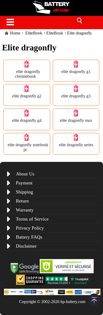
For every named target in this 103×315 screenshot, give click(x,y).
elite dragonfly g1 (76, 71)
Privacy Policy (30, 228)
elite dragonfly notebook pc (28, 147)
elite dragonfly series (76, 145)
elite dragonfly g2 (26, 96)
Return (22, 201)
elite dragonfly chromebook (27, 74)
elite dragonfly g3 (76, 96)
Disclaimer (26, 246)
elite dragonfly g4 (26, 120)
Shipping (24, 192)
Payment (24, 182)
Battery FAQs (29, 237)
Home (15, 33)
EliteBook (33, 33)
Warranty (25, 210)
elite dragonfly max (76, 120)
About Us (25, 173)
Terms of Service (32, 219)
